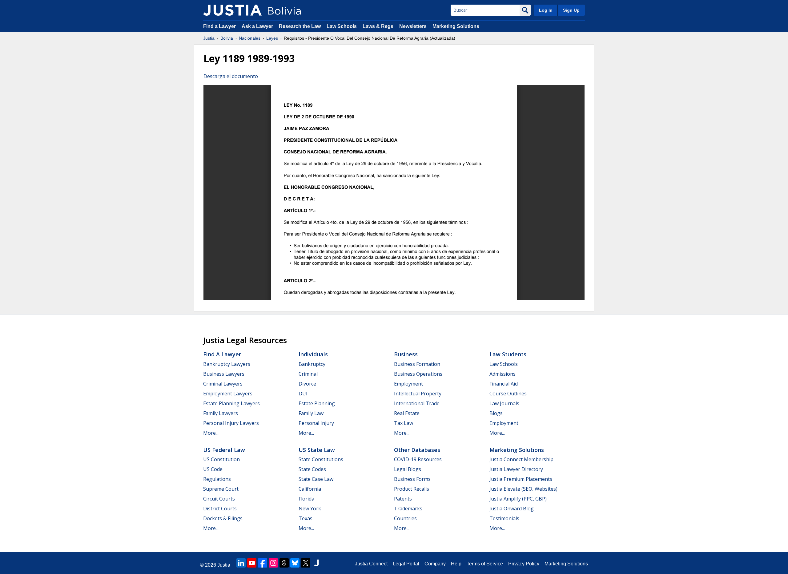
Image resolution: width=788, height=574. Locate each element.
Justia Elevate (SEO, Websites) (523, 488)
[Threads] (284, 563)
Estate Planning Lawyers (231, 403)
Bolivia (226, 38)
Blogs (496, 413)
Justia (209, 38)
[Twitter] (305, 563)
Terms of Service (485, 563)
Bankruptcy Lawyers (226, 364)
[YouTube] (251, 563)
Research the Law (300, 26)
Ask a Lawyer (258, 26)
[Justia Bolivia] (232, 10)
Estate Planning (317, 403)
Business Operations (418, 373)
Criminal (308, 373)
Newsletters (413, 26)
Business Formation (417, 364)
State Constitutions (321, 459)
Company (435, 563)
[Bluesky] (295, 563)
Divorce (307, 383)
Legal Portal (406, 563)
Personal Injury (316, 423)
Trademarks (408, 508)
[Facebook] (262, 563)
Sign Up (571, 10)
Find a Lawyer (219, 26)
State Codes (312, 469)
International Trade (417, 403)
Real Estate (407, 413)
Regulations (217, 479)
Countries (405, 518)
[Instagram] (273, 563)
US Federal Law (224, 449)
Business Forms (412, 479)
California (310, 488)
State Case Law (316, 479)
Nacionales (249, 38)
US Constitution (221, 459)
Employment (408, 383)
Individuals (313, 354)
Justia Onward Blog (511, 508)
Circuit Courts (219, 498)
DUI (303, 393)
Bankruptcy (312, 364)
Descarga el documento (230, 76)
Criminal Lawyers (223, 383)
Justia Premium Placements (520, 479)
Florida (306, 498)
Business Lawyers (223, 373)
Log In (546, 10)
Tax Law (403, 423)
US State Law (317, 449)
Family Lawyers (220, 413)
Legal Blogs (407, 469)
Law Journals (504, 403)
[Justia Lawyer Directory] (316, 563)
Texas (305, 518)
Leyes (272, 38)
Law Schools (342, 26)
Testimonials (504, 518)
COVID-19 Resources (418, 459)
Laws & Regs (378, 26)
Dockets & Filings (223, 518)
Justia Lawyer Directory (516, 469)
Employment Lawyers (227, 393)
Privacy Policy (523, 563)
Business (406, 354)
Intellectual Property (417, 393)
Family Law (311, 413)
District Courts (220, 508)
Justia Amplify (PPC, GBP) (518, 498)
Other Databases (417, 449)
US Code (213, 469)
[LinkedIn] (241, 563)
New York (310, 508)
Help (456, 563)
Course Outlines (508, 393)
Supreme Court (221, 488)
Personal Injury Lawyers (231, 423)
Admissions (502, 373)
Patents (403, 498)
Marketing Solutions (455, 26)
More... (211, 433)
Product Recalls (411, 488)
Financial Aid (503, 383)
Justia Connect (371, 563)
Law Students (507, 354)
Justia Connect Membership (521, 459)
